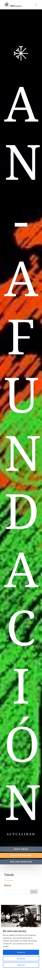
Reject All (21, 965)
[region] (21, 948)
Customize (21, 958)
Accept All (21, 952)
